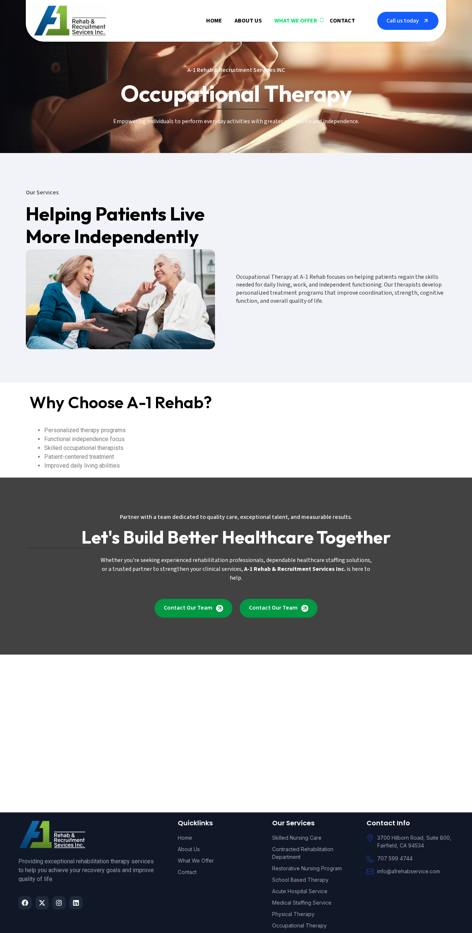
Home (214, 21)
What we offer (295, 21)
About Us (248, 21)
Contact (342, 21)
